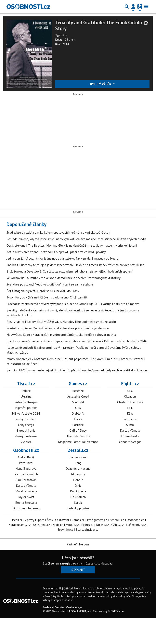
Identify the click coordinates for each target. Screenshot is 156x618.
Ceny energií (26, 425)
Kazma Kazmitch (26, 474)
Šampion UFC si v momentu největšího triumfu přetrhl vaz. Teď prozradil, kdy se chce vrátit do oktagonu (77, 370)
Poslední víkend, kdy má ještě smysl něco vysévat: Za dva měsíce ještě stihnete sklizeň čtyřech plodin (76, 239)
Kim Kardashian (26, 480)
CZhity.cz (117, 525)
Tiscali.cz (26, 383)
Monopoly (78, 474)
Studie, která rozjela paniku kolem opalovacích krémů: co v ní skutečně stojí (58, 232)
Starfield (78, 402)
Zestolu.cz (78, 450)
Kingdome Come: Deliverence (78, 442)
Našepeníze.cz (136, 525)
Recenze (78, 391)
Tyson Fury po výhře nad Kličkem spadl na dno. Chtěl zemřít (47, 297)
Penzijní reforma (26, 436)
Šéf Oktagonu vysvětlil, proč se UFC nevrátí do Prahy (42, 291)
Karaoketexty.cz (20, 525)
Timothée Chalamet (26, 508)
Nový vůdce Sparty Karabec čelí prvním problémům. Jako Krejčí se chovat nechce (61, 335)
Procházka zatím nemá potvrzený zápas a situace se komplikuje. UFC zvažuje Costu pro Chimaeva (72, 304)
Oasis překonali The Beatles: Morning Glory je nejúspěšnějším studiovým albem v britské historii (71, 245)
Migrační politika (26, 408)
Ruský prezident (26, 419)
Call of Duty (78, 430)
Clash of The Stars (130, 402)
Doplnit (78, 570)
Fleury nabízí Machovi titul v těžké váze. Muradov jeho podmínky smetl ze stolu (61, 322)
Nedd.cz (57, 525)
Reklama (48, 607)
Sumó (130, 425)
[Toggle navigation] (146, 6)
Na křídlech (78, 497)
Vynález (26, 442)
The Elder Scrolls (78, 436)
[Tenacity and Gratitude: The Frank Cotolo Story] (29, 53)
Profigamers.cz (97, 520)
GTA (78, 408)
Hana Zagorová (26, 468)
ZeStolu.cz (116, 520)
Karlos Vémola (130, 430)
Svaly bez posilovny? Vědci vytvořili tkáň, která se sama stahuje (49, 284)
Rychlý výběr (101, 84)
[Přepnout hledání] (127, 6)
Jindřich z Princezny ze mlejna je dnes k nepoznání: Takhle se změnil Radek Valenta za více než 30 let (75, 265)
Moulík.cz (72, 525)
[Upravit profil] (146, 23)
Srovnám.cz (65, 529)
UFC (130, 391)
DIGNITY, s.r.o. (116, 611)
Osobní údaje (74, 607)
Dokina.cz (102, 525)
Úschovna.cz (41, 525)
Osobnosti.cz (26, 450)
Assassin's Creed (78, 396)
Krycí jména (78, 491)
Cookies (59, 607)
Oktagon (130, 396)
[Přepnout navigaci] (133, 6)
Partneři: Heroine (78, 544)
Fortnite (78, 425)
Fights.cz (130, 383)
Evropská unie (26, 430)
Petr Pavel (26, 463)
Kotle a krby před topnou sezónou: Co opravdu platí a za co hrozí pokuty (56, 252)
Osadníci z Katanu (78, 468)
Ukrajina (26, 396)
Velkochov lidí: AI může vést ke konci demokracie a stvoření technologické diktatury (63, 278)
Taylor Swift (26, 497)
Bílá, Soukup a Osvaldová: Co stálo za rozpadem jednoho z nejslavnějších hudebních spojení (69, 271)
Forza (78, 419)
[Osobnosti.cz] (28, 6)
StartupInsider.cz (87, 529)
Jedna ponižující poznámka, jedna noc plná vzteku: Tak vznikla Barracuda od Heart (62, 258)
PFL (130, 408)
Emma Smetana (26, 502)
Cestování (62, 520)
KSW (130, 413)
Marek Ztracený (26, 491)
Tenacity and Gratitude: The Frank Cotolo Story (98, 25)
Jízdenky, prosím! (78, 508)
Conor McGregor (130, 442)
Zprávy (29, 520)
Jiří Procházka (130, 436)
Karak (78, 502)
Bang (78, 463)
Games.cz (78, 383)
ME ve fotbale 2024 (26, 413)
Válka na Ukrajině (26, 402)
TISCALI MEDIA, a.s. (80, 611)
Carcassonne (78, 457)
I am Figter (130, 419)
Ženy (50, 520)
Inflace (26, 391)
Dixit (78, 485)
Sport (40, 520)
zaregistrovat (70, 563)
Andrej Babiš (26, 457)
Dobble (78, 480)
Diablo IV (78, 413)
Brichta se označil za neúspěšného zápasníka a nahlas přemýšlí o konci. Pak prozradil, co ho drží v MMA (76, 341)
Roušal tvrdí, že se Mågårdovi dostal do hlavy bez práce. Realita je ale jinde (57, 328)
